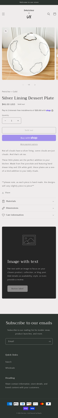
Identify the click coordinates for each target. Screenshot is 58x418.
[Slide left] (23, 85)
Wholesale (10, 368)
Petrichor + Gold (25, 413)
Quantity (5, 115)
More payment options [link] (29, 144)
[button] (3, 14)
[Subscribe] (49, 341)
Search (8, 362)
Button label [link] (17, 289)
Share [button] (7, 193)
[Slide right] (35, 85)
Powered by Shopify (36, 413)
